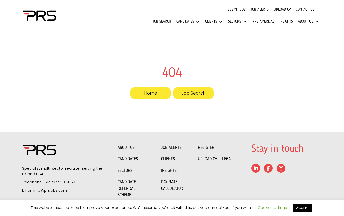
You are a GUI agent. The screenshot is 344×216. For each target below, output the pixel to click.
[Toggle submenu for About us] (317, 22)
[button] (150, 93)
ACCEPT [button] (302, 207)
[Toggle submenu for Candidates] (198, 22)
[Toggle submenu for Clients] (221, 22)
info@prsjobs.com (50, 190)
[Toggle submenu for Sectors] (245, 22)
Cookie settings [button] (272, 207)
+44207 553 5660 (59, 182)
